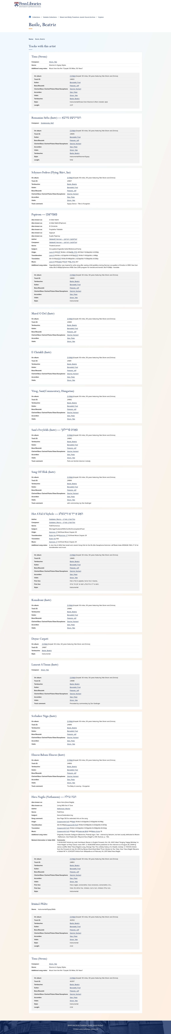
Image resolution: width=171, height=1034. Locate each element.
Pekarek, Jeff (74, 86)
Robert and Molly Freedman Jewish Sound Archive (77, 17)
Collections (36, 17)
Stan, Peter (73, 92)
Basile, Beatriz (75, 99)
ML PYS (74, 252)
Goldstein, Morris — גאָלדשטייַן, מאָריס (62, 519)
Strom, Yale (53, 62)
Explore (101, 17)
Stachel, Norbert (75, 89)
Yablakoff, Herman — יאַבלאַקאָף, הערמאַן (63, 239)
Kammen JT (53, 532)
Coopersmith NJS (63, 822)
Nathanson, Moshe (63, 809)
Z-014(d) (72, 76)
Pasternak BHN (83, 831)
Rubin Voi (52, 535)
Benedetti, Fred (75, 82)
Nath (73, 822)
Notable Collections (50, 17)
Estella (59, 262)
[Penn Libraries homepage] (27, 4)
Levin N (52, 252)
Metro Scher (95, 831)
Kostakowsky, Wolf (47, 123)
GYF (58, 252)
